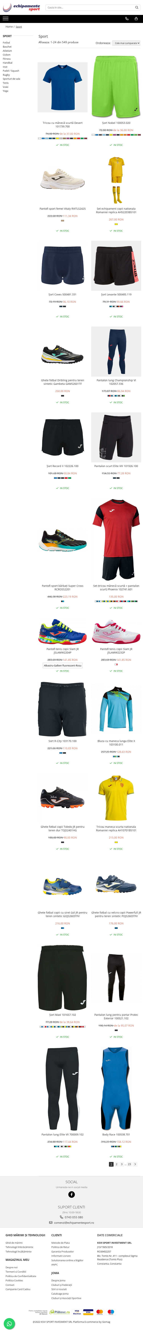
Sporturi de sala (11, 78)
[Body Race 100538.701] (116, 1089)
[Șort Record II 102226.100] (63, 437)
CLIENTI (56, 1235)
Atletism (7, 50)
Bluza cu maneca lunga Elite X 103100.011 (116, 742)
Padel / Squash (11, 70)
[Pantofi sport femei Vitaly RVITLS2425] (63, 180)
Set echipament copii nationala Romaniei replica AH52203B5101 (116, 210)
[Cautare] (137, 7)
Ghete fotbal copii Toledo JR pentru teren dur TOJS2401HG (63, 828)
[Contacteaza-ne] (127, 18)
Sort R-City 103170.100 (63, 741)
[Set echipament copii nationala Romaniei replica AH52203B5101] (116, 180)
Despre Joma (58, 1280)
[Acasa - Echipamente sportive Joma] (21, 7)
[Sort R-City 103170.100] (63, 709)
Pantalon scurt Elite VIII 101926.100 (116, 466)
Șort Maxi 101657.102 (62, 1014)
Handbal (7, 62)
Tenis (6, 82)
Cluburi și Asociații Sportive (66, 1298)
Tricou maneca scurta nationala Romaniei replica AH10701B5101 (116, 828)
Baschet (7, 46)
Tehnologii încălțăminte (18, 1251)
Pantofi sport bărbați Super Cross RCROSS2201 (62, 587)
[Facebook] (71, 1194)
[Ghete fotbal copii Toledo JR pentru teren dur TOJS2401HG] (63, 798)
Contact (10, 1285)
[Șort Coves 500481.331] (63, 266)
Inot (5, 66)
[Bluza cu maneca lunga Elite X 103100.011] (116, 709)
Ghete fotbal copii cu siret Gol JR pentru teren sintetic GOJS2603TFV (62, 914)
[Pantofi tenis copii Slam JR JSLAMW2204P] (63, 631)
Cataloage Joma (60, 1293)
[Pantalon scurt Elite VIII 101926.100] (116, 437)
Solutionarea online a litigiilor (67, 1260)
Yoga (5, 91)
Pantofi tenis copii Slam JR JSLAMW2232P (116, 650)
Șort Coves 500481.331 (63, 294)
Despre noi (12, 1267)
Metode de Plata (60, 1242)
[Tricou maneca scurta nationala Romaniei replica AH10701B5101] (116, 798)
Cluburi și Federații (61, 1285)
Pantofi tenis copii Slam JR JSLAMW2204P (63, 650)
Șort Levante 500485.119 (116, 294)
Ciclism (6, 54)
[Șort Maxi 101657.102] (63, 978)
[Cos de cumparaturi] (136, 18)
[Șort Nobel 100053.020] (116, 87)
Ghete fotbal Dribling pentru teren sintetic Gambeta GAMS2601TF (62, 382)
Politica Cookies (14, 1280)
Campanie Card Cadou (18, 1289)
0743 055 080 (73, 1217)
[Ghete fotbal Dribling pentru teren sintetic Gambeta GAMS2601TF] (63, 352)
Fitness (7, 58)
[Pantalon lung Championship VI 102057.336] (116, 352)
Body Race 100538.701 (116, 1134)
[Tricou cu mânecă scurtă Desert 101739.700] (63, 87)
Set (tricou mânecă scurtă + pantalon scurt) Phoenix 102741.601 (116, 587)
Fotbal (6, 42)
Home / (10, 26)
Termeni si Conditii (16, 1271)
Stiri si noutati (59, 1289)
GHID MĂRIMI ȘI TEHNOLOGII (25, 1235)
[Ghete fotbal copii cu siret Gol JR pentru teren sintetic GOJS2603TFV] (63, 884)
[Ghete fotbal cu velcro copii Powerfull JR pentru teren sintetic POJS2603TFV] (116, 884)
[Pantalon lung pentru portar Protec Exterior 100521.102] (116, 978)
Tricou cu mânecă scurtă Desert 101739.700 (62, 124)
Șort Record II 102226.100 (62, 466)
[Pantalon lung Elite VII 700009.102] (63, 1089)
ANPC (54, 1264)
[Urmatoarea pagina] (135, 1164)
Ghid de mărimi (14, 1242)
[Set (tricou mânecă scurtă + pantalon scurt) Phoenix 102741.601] (116, 540)
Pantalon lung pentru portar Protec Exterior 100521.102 (116, 1016)
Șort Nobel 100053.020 (116, 123)
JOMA (55, 1273)
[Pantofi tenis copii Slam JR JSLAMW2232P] (116, 632)
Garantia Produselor (62, 1251)
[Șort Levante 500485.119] (116, 266)
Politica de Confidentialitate (21, 1276)
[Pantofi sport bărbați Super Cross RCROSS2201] (63, 540)
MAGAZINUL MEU (17, 1260)
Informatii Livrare (61, 1255)
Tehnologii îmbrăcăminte (19, 1247)
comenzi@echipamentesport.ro (73, 1222)
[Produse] (6, 19)
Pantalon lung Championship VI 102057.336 (116, 382)
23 (129, 1164)
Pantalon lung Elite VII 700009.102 (63, 1134)
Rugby (6, 74)
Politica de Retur (60, 1247)
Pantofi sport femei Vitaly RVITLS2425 (63, 208)
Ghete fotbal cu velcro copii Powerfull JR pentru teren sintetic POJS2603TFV (116, 914)
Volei (5, 87)
